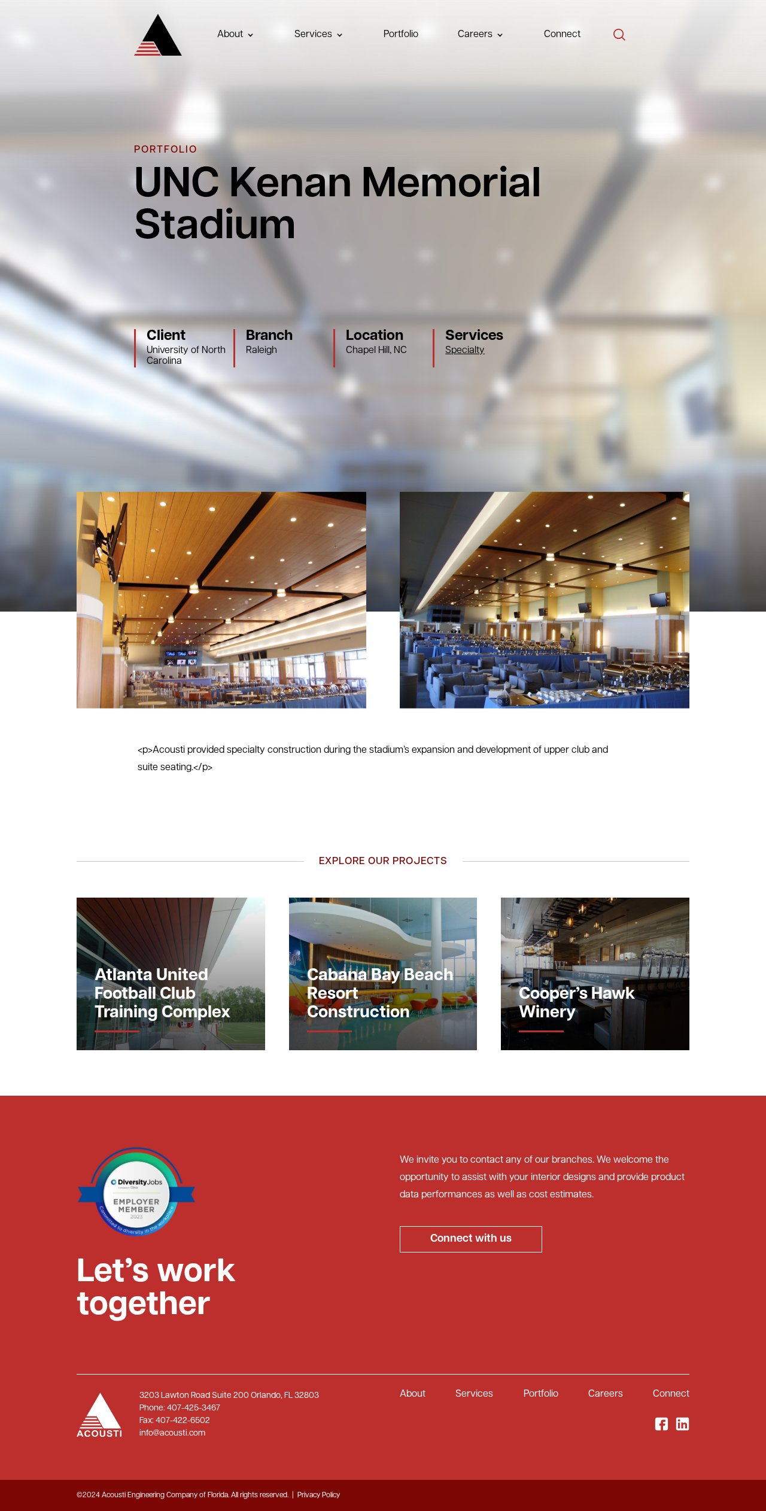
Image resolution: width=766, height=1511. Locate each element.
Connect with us (471, 1239)
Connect (562, 34)
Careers (475, 34)
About (412, 1394)
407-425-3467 (193, 1408)
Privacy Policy (318, 1495)
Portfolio (401, 34)
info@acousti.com (172, 1433)
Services (313, 34)
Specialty (465, 350)
